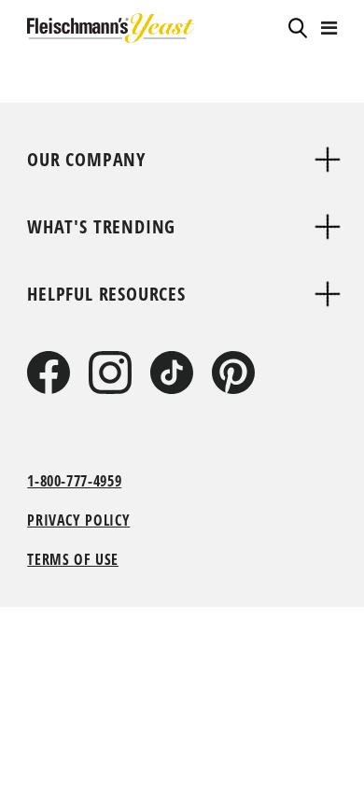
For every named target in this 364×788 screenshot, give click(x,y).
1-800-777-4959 (74, 481)
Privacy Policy (78, 520)
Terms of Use (73, 559)
